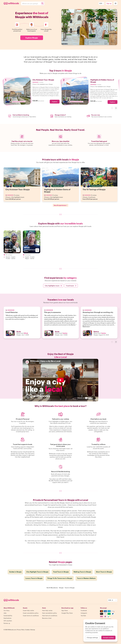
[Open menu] (115, 3)
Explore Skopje (32, 38)
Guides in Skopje (15, 572)
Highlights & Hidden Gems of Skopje (57, 190)
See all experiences (60, 205)
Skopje (61, 587)
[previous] (112, 108)
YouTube (83, 615)
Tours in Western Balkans (86, 578)
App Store (64, 610)
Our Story (6, 610)
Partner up (7, 623)
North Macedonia (52, 587)
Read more (86, 326)
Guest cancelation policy (30, 613)
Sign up (109, 3)
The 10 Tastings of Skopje (94, 189)
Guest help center (28, 610)
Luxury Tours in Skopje (34, 578)
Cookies (27, 629)
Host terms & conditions (49, 615)
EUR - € (110, 600)
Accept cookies (108, 637)
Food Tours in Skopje (61, 572)
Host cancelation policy (49, 613)
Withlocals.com (12, 629)
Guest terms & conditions (31, 615)
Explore (54, 101)
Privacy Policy (20, 629)
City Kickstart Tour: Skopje (17, 189)
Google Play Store (67, 613)
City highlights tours (53, 286)
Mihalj (26, 333)
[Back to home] (11, 3)
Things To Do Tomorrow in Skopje (59, 578)
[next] (115, 108)
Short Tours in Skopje (104, 572)
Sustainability (8, 615)
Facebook (84, 610)
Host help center (47, 610)
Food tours (71, 286)
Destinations (7, 618)
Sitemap (32, 629)
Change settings (92, 637)
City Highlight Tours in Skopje (37, 572)
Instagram (84, 613)
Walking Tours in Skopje (82, 572)
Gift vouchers (8, 620)
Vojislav (64, 333)
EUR (100, 3)
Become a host (46, 618)
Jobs (5, 613)
